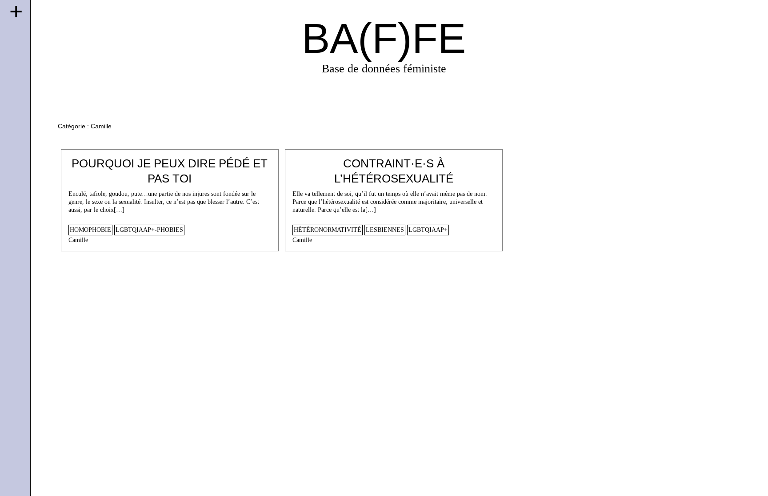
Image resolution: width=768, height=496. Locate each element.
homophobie (90, 229)
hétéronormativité (327, 229)
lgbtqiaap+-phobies (149, 229)
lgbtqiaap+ (428, 229)
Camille (78, 240)
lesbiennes (385, 229)
